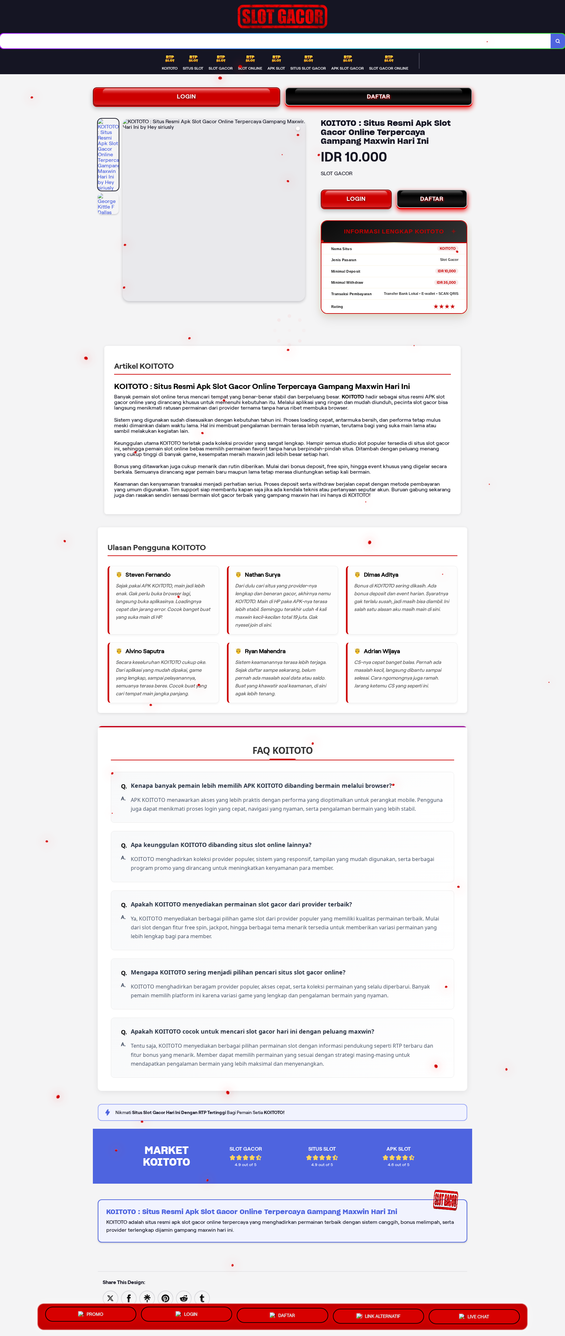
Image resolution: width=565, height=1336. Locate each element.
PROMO (95, 1315)
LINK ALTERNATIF (383, 1316)
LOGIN (186, 96)
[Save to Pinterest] (165, 1298)
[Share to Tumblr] (202, 1298)
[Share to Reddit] (184, 1298)
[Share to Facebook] (129, 1298)
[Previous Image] (128, 210)
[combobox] (275, 41)
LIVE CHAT (478, 1315)
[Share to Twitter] (110, 1298)
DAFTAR (378, 96)
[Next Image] (300, 210)
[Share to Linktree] (147, 1298)
